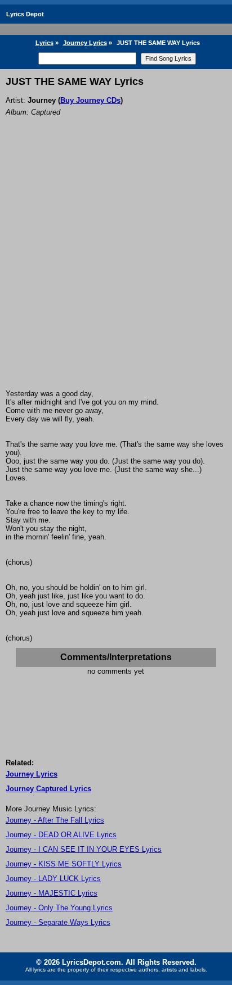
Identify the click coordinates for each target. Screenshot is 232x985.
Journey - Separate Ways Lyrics (58, 922)
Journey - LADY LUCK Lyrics (53, 878)
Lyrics (44, 42)
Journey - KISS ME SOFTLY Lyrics (64, 864)
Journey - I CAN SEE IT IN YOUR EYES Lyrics (84, 849)
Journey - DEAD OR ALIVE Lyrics (61, 834)
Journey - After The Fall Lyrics (55, 820)
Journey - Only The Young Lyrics (59, 908)
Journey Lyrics (85, 42)
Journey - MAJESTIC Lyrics (51, 893)
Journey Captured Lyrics (48, 788)
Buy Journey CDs (90, 100)
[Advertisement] (116, 268)
